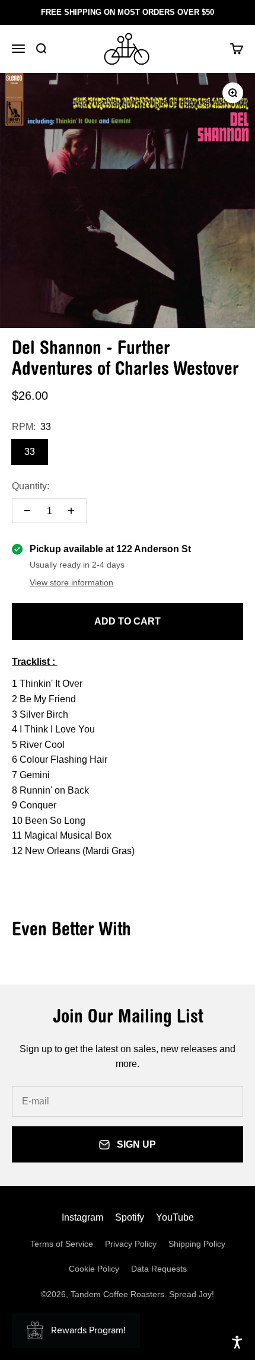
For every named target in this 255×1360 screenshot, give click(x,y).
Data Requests (159, 1268)
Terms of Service (61, 1243)
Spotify (129, 1217)
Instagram (82, 1217)
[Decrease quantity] (27, 511)
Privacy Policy (131, 1243)
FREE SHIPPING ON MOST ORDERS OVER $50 (127, 12)
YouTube (175, 1217)
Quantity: (30, 486)
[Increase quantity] (71, 511)
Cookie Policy (94, 1268)
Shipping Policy (196, 1243)
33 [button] (29, 452)
